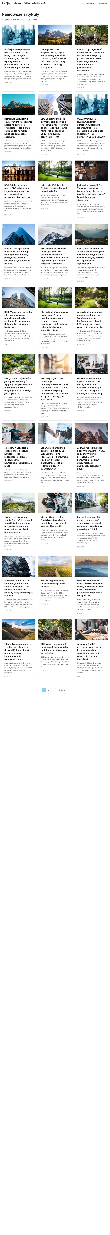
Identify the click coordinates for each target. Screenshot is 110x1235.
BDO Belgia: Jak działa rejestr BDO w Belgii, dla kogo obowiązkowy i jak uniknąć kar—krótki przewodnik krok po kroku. (18, 191)
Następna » (62, 690)
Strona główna (102, 3)
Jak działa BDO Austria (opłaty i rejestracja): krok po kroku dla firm (54, 188)
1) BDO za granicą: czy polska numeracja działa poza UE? (53, 583)
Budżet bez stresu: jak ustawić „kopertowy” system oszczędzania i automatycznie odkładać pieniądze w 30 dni (90, 523)
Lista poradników (87, 3)
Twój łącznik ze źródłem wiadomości (24, 3)
